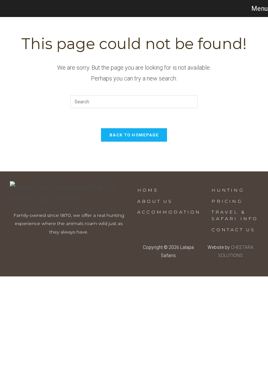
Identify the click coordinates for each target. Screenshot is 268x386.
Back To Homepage (134, 134)
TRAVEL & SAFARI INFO (234, 215)
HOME (148, 190)
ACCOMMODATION (169, 212)
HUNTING (227, 190)
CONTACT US (233, 230)
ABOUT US (155, 201)
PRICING (226, 201)
